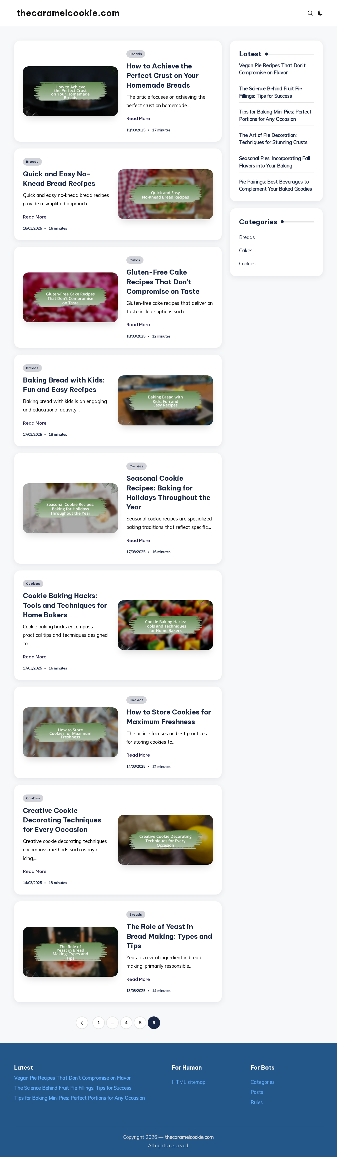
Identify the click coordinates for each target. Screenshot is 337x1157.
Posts (257, 1092)
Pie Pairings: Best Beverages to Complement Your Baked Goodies (275, 185)
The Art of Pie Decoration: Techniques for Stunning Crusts (273, 139)
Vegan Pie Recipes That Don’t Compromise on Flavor (272, 69)
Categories (263, 1082)
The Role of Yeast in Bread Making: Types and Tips (169, 936)
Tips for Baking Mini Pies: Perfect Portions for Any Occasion (275, 115)
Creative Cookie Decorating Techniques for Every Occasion (62, 820)
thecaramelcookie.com (68, 13)
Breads (136, 54)
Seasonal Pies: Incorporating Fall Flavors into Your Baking (274, 162)
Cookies (136, 466)
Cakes (135, 260)
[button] (82, 1022)
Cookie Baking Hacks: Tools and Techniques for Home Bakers (65, 605)
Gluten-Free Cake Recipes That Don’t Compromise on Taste (163, 282)
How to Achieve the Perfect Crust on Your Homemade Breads (162, 76)
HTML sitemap (188, 1082)
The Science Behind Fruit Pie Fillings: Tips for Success (270, 92)
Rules (257, 1102)
